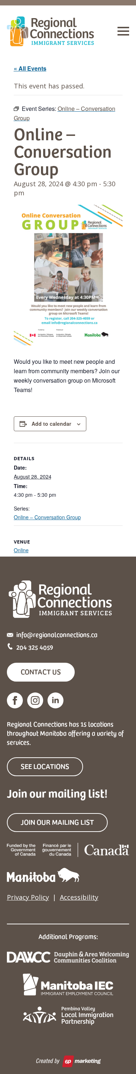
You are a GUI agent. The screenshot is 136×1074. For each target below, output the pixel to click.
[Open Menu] (123, 31)
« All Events (30, 68)
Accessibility (79, 897)
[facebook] (15, 700)
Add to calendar (51, 423)
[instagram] (35, 700)
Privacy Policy (28, 897)
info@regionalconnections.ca (57, 634)
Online (21, 550)
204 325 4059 (34, 647)
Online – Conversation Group (47, 517)
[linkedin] (55, 700)
